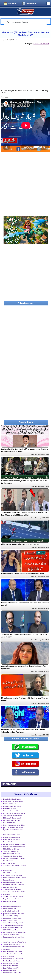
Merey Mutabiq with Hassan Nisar (14, 825)
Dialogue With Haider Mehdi (12, 818)
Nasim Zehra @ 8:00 (9, 920)
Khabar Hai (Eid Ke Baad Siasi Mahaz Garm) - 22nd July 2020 (25, 34)
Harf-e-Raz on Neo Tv (10, 863)
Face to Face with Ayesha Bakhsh (14, 846)
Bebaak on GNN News (10, 965)
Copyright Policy (31, 3)
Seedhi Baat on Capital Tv (11, 944)
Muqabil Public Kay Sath (10, 963)
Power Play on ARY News (11, 839)
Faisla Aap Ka (7, 870)
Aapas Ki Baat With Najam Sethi (13, 923)
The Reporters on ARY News (12, 815)
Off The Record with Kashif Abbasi (14, 813)
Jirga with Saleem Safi (10, 887)
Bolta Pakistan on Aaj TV (11, 968)
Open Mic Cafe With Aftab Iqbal (13, 830)
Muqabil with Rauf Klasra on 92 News (13, 959)
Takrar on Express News (11, 934)
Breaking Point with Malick (11, 961)
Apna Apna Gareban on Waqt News (14, 942)
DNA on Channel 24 (9, 901)
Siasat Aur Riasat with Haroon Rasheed (12, 811)
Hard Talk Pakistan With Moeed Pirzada (13, 828)
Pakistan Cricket (8, 880)
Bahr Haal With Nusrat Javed (12, 951)
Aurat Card (6, 949)
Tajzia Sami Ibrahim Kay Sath (12, 856)
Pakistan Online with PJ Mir (12, 973)
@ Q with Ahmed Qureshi (11, 911)
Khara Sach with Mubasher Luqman (14, 877)
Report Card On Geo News (12, 918)
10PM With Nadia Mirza (10, 930)
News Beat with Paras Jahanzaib (13, 885)
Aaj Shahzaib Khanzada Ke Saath (13, 858)
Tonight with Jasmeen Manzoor (13, 925)
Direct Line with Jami (9, 908)
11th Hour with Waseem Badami (13, 896)
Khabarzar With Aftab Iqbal (11, 837)
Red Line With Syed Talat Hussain (14, 844)
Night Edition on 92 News (11, 849)
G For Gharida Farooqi (10, 916)
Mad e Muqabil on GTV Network (13, 801)
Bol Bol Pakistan (8, 861)
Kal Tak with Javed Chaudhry (12, 875)
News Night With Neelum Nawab (13, 947)
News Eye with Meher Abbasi (12, 882)
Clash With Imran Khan (10, 873)
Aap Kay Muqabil (8, 956)
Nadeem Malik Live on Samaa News (14, 932)
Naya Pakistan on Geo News (12, 899)
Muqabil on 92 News (9, 804)
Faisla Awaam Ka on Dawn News (13, 937)
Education (6, 894)
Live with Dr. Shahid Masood (12, 799)
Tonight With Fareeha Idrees (12, 889)
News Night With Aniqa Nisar (12, 906)
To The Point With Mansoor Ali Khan (14, 865)
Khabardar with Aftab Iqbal (11, 835)
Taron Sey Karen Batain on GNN (13, 954)
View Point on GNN (9, 822)
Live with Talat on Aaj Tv (10, 970)
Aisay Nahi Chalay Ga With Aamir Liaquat (13, 914)
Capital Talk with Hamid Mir (11, 820)
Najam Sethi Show (9, 842)
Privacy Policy (12, 3)
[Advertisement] (26, 70)
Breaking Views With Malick (12, 806)
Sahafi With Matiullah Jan (11, 851)
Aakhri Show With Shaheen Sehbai (14, 892)
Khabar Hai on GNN (41, 44)
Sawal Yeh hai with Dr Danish (12, 927)
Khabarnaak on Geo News (11, 854)
